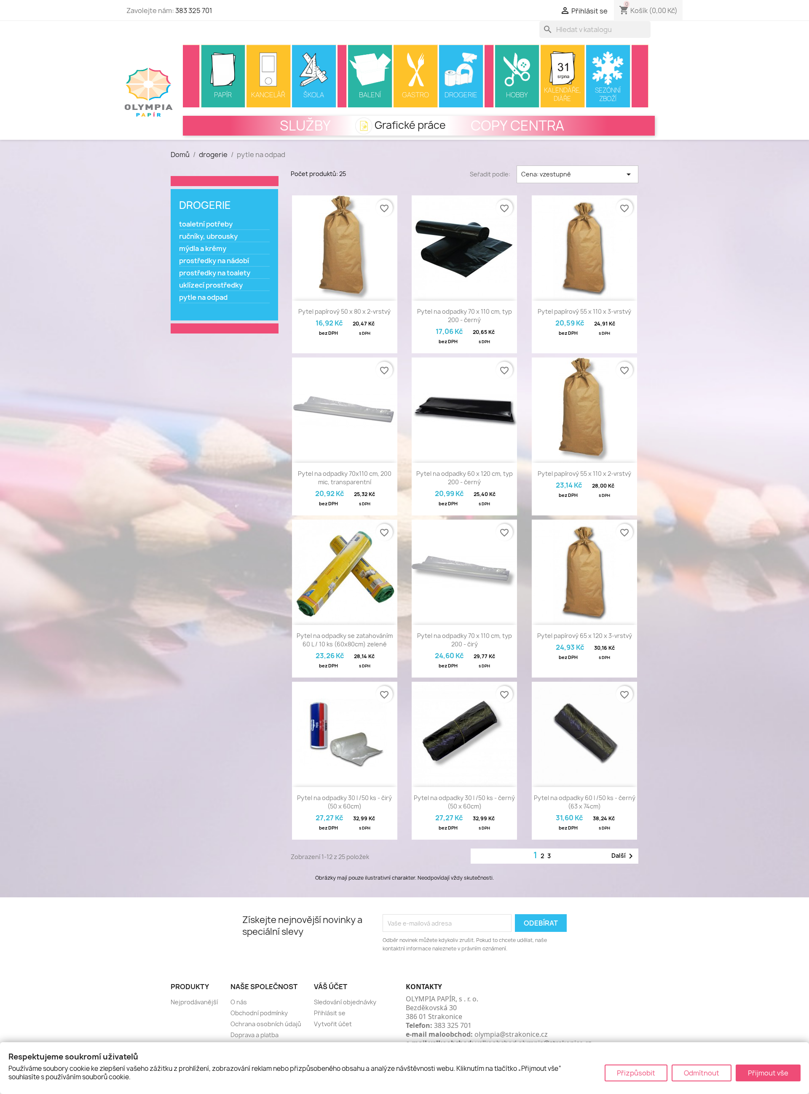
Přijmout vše (768, 1073)
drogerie (205, 205)
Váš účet (330, 986)
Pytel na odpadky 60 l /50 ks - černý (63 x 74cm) (584, 802)
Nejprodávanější (194, 1002)
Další (623, 856)
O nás (238, 1002)
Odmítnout (701, 1073)
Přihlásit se (330, 1013)
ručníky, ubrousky (208, 236)
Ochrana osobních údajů (265, 1024)
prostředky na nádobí (214, 260)
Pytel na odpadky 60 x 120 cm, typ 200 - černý (464, 478)
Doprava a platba (254, 1035)
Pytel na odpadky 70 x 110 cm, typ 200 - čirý (464, 640)
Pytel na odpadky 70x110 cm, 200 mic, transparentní (344, 478)
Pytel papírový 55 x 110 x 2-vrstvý (584, 474)
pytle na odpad (203, 297)
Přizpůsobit (636, 1073)
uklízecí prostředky (211, 285)
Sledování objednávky (345, 1002)
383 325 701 (193, 10)
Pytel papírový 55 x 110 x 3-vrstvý (584, 311)
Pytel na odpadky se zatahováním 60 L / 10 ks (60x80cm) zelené (345, 640)
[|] (191, 75)
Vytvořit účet (333, 1024)
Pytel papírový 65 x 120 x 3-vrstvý (584, 636)
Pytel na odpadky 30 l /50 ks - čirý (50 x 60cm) (344, 802)
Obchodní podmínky (259, 1013)
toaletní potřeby (206, 224)
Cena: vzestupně (577, 174)
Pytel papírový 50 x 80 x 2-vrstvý (344, 311)
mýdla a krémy (202, 248)
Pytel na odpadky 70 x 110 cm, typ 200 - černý (464, 315)
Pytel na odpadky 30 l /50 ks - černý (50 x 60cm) (464, 802)
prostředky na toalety (214, 273)
